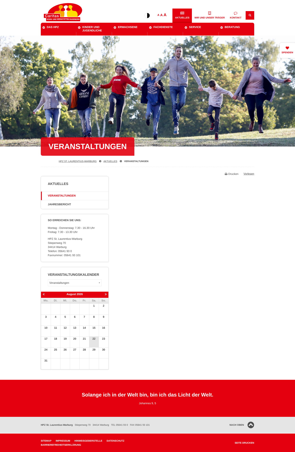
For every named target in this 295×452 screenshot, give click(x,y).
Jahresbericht (59, 204)
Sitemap (46, 440)
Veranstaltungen (136, 161)
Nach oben (236, 424)
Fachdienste (163, 27)
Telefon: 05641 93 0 (60, 251)
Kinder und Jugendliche (92, 29)
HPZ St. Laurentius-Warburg (78, 161)
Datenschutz (115, 440)
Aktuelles (182, 17)
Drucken (233, 174)
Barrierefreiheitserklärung (61, 444)
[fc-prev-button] (43, 294)
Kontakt (235, 17)
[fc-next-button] (105, 294)
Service (195, 27)
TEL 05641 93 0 (119, 424)
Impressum (63, 440)
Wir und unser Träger (209, 17)
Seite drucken (244, 442)
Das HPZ (53, 27)
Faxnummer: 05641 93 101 (64, 255)
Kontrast (147, 15)
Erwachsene (127, 27)
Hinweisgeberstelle (88, 440)
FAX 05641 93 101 (140, 424)
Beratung (232, 27)
